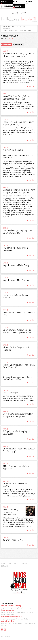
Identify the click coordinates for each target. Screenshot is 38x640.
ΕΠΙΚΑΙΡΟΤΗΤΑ (6, 27)
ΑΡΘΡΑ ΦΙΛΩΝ (6, 29)
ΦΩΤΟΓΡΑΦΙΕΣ (4, 39)
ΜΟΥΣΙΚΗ (4, 2)
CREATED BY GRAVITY (5, 636)
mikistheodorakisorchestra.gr (11, 616)
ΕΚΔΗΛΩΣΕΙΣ (15, 27)
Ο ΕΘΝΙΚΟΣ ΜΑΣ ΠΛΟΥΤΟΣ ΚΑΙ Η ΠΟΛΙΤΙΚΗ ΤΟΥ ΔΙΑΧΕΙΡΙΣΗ (17, 31)
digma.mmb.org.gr (7, 610)
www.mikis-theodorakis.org (11, 605)
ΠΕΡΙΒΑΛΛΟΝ (23, 27)
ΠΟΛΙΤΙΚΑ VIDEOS (18, 44)
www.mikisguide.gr (8, 621)
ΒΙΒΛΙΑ (15, 2)
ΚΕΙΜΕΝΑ (29, 2)
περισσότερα (32, 86)
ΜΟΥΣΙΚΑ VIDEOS (6, 44)
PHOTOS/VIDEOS (18, 6)
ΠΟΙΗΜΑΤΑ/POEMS (7, 6)
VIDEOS (11, 39)
